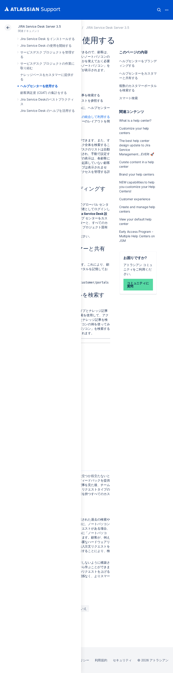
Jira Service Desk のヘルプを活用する (47, 110)
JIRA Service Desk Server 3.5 (39, 26)
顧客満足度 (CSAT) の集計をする (43, 93)
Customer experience (134, 199)
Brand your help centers (136, 174)
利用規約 (101, 660)
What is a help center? (135, 120)
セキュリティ (122, 660)
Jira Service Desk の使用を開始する (46, 45)
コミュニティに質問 (138, 284)
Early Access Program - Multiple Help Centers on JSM (137, 236)
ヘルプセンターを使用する (39, 86)
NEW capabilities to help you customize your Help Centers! (137, 186)
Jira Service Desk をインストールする (47, 39)
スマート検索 (128, 98)
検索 (159, 9)
